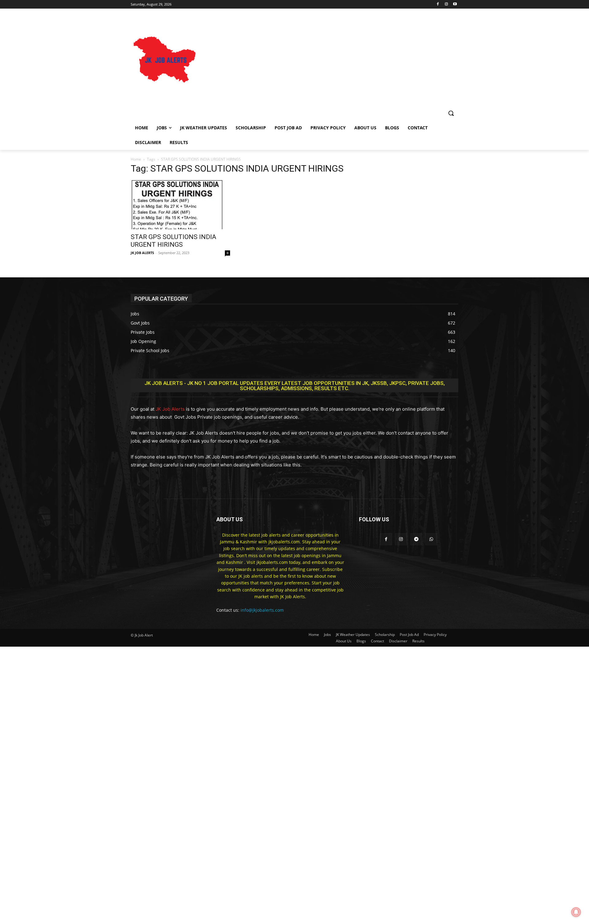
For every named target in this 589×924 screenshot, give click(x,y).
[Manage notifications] (576, 912)
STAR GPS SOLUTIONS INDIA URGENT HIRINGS (173, 240)
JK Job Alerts (170, 409)
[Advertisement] (338, 60)
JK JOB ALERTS (142, 252)
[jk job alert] (164, 60)
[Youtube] (454, 4)
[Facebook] (437, 4)
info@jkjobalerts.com (262, 610)
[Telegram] (416, 539)
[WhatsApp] (431, 539)
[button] (451, 113)
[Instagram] (446, 4)
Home (136, 159)
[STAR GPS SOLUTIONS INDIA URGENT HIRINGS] (180, 204)
